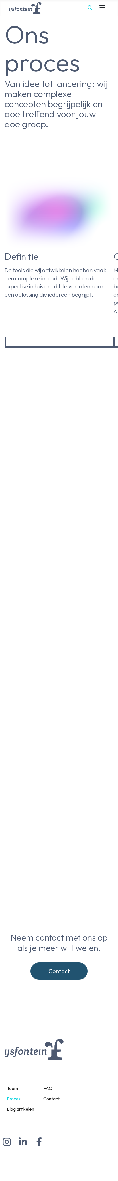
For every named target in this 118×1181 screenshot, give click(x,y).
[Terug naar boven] (108, 1169)
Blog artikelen (20, 1109)
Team (12, 1088)
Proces (14, 1099)
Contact (59, 971)
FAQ (47, 1088)
